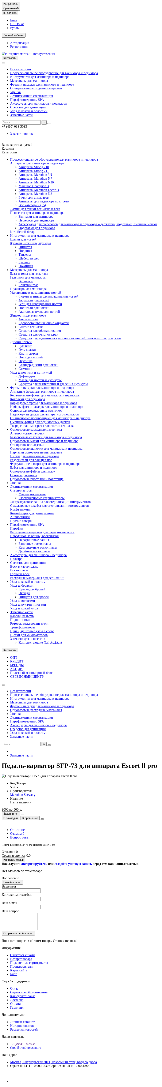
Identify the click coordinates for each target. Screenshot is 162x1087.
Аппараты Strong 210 (34, 167)
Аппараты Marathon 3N (35, 174)
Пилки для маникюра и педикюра (34, 456)
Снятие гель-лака (31, 327)
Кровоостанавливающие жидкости (44, 323)
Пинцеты (25, 247)
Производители (21, 966)
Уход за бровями (22, 585)
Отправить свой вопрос (18, 933)
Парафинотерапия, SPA (27, 99)
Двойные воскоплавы (34, 551)
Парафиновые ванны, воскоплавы (34, 536)
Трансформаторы (22, 627)
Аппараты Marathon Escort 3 (39, 190)
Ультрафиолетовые (32, 494)
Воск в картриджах (24, 566)
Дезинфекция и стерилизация (31, 96)
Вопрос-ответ (20, 837)
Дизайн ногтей (21, 342)
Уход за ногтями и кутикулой (31, 372)
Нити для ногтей (31, 357)
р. (9, 12)
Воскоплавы (19, 570)
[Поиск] (49, 123)
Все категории (20, 69)
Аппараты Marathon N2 (35, 193)
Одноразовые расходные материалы (36, 88)
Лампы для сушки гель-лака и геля (35, 209)
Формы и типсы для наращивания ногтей (48, 296)
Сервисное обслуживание (28, 992)
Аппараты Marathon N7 (35, 178)
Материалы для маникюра (29, 80)
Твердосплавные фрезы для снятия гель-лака (42, 425)
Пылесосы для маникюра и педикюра (37, 212)
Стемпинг (26, 368)
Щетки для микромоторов (29, 635)
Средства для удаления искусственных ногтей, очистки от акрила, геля (70, 338)
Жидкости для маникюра (28, 315)
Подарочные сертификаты (29, 962)
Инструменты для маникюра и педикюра (39, 77)
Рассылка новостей (24, 1029)
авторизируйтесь (34, 864)
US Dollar (17, 24)
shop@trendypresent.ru (25, 1047)
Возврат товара (21, 959)
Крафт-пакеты (20, 509)
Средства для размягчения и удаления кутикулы (53, 384)
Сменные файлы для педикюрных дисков (40, 422)
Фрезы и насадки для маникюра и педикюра (42, 84)
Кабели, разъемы (22, 616)
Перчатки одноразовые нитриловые (36, 452)
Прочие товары (21, 521)
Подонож (25, 251)
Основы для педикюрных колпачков (36, 410)
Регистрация (19, 46)
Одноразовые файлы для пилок (32, 471)
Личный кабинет (22, 1022)
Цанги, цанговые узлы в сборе (32, 631)
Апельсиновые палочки (27, 433)
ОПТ (13, 657)
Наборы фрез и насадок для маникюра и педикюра (46, 406)
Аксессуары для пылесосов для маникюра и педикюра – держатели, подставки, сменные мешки (88, 224)
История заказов (22, 1025)
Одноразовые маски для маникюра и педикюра (44, 441)
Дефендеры (27, 376)
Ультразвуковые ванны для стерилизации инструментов (50, 502)
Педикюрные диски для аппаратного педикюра (44, 414)
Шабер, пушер (29, 258)
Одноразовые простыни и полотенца (36, 479)
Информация (11, 948)
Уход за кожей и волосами (28, 111)
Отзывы (17, 833)
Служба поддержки (16, 981)
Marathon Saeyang (22, 794)
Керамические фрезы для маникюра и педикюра (45, 395)
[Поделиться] (42, 819)
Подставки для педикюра (37, 228)
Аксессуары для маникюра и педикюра (38, 103)
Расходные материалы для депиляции (37, 578)
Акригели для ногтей (34, 300)
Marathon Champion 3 (34, 186)
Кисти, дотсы (28, 353)
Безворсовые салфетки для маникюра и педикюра (46, 437)
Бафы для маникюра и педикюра (33, 467)
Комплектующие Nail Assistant (40, 642)
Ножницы (26, 266)
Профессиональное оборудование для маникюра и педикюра (54, 73)
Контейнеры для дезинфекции (32, 513)
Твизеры (25, 254)
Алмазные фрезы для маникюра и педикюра (42, 391)
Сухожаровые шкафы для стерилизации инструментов (49, 505)
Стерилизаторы (21, 490)
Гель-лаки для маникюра (28, 277)
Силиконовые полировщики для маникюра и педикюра (50, 418)
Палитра (16, 559)
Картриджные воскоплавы (38, 547)
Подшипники (20, 619)
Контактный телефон (17, 894)
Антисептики (28, 319)
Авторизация (19, 43)
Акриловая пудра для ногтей (39, 311)
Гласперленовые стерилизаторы (42, 498)
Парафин (16, 528)
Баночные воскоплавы (35, 543)
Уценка (15, 92)
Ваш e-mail (9, 903)
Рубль (14, 28)
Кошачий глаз (28, 285)
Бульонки (25, 346)
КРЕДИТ (16, 661)
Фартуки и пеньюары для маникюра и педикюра (45, 464)
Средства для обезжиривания (40, 330)
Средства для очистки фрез (38, 334)
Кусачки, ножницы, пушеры (30, 243)
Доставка (16, 1000)
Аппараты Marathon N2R (36, 182)
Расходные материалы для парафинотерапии (42, 532)
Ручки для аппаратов (34, 197)
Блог (13, 974)
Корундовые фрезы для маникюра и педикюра (43, 403)
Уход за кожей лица (24, 608)
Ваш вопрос (10, 911)
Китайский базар (22, 232)
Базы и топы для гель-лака (29, 273)
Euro (13, 20)
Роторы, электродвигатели (29, 623)
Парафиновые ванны (34, 540)
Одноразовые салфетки (27, 445)
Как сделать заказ (22, 996)
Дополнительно (13, 1014)
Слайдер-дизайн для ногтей (38, 365)
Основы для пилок (23, 475)
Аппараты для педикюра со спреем (44, 201)
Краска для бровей (32, 589)
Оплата (15, 1003)
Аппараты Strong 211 (34, 171)
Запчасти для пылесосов (27, 638)
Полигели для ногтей (34, 308)
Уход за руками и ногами (28, 604)
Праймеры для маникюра (28, 289)
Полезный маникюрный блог (31, 673)
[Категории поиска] (3, 63)
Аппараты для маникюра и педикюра (37, 163)
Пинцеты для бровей (34, 597)
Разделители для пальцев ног (31, 460)
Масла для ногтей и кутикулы (40, 380)
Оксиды (24, 593)
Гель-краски (27, 349)
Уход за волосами (22, 600)
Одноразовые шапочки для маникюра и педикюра (46, 448)
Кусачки (24, 262)
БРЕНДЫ (17, 665)
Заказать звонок (21, 133)
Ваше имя (9, 886)
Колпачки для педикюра (27, 399)
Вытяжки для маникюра (36, 216)
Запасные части (21, 115)
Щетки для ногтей (23, 239)
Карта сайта (18, 970)
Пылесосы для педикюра (36, 220)
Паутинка (25, 361)
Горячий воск (20, 574)
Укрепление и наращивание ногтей (35, 292)
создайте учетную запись (73, 864)
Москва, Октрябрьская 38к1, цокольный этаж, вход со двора (53, 1062)
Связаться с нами (22, 955)
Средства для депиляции (28, 107)
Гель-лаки (26, 281)
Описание (17, 830)
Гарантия (16, 1007)
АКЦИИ (16, 669)
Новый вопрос (12, 882)
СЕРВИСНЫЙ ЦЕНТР (27, 676)
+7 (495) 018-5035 (22, 1044)
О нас (14, 988)
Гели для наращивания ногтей (40, 304)
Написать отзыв (13, 859)
